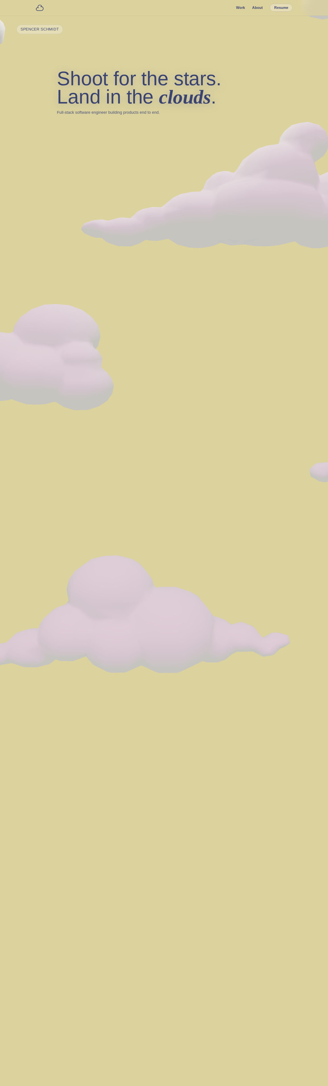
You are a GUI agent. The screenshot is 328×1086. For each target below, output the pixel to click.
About (257, 8)
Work (240, 8)
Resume (281, 8)
